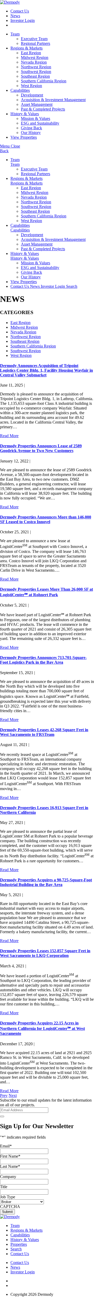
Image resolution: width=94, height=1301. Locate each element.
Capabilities (20, 90)
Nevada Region (34, 62)
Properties (18, 1244)
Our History (31, 132)
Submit (7, 1212)
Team (15, 34)
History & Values (24, 114)
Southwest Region (36, 71)
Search (71, 286)
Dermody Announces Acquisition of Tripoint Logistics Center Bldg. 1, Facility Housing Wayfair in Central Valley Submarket (46, 370)
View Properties (23, 137)
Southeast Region (35, 76)
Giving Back (31, 128)
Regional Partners (35, 43)
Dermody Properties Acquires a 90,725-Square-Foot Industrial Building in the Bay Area (46, 882)
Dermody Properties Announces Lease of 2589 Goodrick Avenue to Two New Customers (41, 448)
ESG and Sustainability (40, 123)
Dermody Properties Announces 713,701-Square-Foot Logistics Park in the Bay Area (43, 659)
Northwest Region (36, 67)
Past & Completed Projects (43, 109)
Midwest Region (34, 57)
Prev (4, 1095)
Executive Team (34, 38)
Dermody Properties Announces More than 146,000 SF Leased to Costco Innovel (45, 519)
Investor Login (22, 20)
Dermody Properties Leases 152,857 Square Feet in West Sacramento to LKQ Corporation (45, 953)
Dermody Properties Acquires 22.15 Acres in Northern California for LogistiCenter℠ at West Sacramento (42, 1028)
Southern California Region (43, 81)
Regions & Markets (26, 48)
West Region (31, 85)
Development (32, 95)
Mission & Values (35, 118)
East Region (31, 53)
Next (13, 1095)
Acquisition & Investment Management (53, 99)
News (15, 16)
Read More (9, 435)
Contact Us (19, 11)
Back (4, 151)
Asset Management (36, 104)
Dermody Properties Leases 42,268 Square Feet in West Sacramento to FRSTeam (44, 732)
